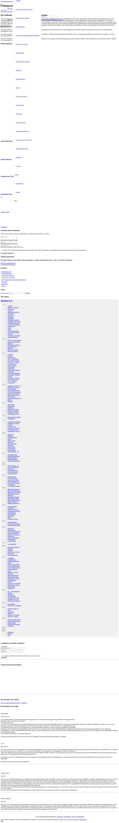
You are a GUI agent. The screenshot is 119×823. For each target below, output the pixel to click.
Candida (10, 356)
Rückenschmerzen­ (13, 555)
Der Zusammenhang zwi (14, 398)
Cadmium (10, 354)
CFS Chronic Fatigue (13, 360)
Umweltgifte (11, 604)
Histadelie (10, 442)
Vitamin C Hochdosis (14, 615)
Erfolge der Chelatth (13, 411)
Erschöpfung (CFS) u (14, 414)
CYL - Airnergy (12, 381)
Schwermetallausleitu (13, 566)
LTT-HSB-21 (11, 484)
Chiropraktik (11, 367)
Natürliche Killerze (13, 509)
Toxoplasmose (12, 596)
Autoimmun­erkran (13, 337)
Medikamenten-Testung (14, 492)
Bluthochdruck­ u (12, 346)
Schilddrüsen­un (12, 560)
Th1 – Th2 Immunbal (14, 591)
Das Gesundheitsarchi (14, 390)
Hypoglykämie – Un (13, 451)
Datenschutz (67, 816)
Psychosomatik (12, 541)
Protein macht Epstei (13, 538)
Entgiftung (11, 407)
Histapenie (11, 445)
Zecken (10, 634)
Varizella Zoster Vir (13, 608)
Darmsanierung (12, 389)
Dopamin (10, 401)
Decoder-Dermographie (14, 392)
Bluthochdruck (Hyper (14, 345)
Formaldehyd (11, 418)
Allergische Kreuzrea (13, 312)
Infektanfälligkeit (12, 458)
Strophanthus (11, 586)
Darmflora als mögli (13, 387)
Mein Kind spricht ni (13, 494)
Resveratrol (11, 553)
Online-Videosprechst (14, 523)
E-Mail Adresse (5, 648)
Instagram (4, 284)
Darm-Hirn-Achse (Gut (14, 386)
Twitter (3, 286)
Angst (9, 328)
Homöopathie (11, 448)
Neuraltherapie (12, 512)
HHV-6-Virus (11, 440)
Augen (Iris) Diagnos (13, 332)
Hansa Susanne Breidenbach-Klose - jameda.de (14, 703)
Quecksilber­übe (12, 544)
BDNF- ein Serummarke (14, 340)
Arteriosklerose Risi (13, 331)
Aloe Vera (10, 315)
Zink (9, 635)
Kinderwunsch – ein (13, 465)
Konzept (69, 260)
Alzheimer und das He (14, 323)
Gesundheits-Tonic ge (14, 431)
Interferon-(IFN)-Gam (14, 461)
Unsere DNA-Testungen (14, 605)
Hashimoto (11, 434)
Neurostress (11, 516)
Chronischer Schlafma (14, 375)
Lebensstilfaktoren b (13, 481)
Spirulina (10, 581)
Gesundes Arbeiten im (14, 428)
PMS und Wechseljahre (14, 531)
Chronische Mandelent (14, 373)
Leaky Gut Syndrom (13, 480)
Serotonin (10, 574)
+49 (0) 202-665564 (7, 275)
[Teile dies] (1, 197)
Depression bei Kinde (14, 393)
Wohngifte (10, 626)
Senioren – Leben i (13, 572)
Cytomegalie (11, 382)
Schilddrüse (11, 558)
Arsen (9, 329)
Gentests (10, 425)
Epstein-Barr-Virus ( (13, 409)
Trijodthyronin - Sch (13, 599)
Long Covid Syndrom (14, 483)
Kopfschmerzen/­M (13, 472)
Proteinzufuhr (11, 539)
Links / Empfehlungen (78, 816)
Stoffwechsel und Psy (14, 585)
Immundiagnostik (12, 455)
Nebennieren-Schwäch (14, 511)
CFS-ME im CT (12, 364)
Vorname (3, 650)
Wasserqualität (12, 623)
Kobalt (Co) (11, 469)
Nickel (9, 517)
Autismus (10, 334)
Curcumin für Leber (13, 379)
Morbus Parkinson (13, 502)
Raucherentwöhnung (13, 547)
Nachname (4, 651)
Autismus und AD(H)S (14, 335)
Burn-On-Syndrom (13, 350)
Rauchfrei (10, 549)
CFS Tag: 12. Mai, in (13, 362)
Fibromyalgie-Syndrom (14, 417)
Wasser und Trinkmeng (14, 621)
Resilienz (10, 550)
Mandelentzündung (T (14, 489)
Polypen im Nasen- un (14, 534)
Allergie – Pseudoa (13, 307)
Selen (9, 570)
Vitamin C (10, 613)
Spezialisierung (12, 580)
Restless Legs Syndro (14, 552)
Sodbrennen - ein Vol (13, 578)
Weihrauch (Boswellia (14, 624)
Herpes (10, 439)
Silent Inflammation (13, 575)
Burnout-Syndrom (13, 351)
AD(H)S (10, 306)
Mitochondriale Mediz (14, 500)
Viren (9, 610)
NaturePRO (11, 508)
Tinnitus (10, 593)
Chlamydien (11, 368)
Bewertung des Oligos (14, 342)
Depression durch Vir (13, 395)
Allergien (10, 310)
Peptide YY (11, 528)
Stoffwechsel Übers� (14, 583)
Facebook (4, 282)
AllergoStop (11, 313)
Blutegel (10, 343)
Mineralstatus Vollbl (13, 498)
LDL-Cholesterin (12, 478)
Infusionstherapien (13, 459)
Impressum (60, 816)
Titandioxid (11, 594)
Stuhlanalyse (11, 588)
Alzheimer (10, 318)
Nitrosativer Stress (13, 519)
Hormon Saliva (12, 450)
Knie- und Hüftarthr (13, 467)
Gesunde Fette (12, 426)
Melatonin (10, 495)
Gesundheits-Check (13, 429)
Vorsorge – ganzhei (13, 616)
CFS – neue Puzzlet (13, 359)
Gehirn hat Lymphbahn (14, 422)
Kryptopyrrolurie (12, 473)
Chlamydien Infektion (14, 370)
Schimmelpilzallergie (13, 561)
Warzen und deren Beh (14, 619)
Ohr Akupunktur (12, 522)
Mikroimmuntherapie (13, 497)
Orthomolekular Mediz (14, 525)
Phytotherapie (11, 530)
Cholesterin (11, 371)
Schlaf (9, 563)
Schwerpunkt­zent (12, 569)
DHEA (10, 400)
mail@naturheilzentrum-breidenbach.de (13, 280)
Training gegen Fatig (13, 597)
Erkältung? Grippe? (13, 412)
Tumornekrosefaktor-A (14, 601)
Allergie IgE (11, 309)
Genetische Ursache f (13, 423)
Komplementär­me (13, 470)
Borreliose (10, 348)
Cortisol (10, 376)
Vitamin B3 (11, 612)
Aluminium (11, 317)
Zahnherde (11, 632)
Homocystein (11, 447)
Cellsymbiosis (11, 357)
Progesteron (11, 536)
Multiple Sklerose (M (13, 503)
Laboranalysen (12, 476)
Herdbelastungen (12, 437)
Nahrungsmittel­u (12, 506)
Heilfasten (10, 436)
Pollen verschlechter (13, 533)
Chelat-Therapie (12, 365)
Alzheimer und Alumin (14, 321)
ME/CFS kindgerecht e (14, 491)
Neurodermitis (12, 514)
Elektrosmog (11, 406)
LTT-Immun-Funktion (14, 486)
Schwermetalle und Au (14, 567)
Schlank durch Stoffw (14, 564)
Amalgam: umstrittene (14, 324)
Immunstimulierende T (14, 456)
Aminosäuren (11, 326)
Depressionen (11, 397)
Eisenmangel (11, 404)
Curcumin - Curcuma (13, 378)
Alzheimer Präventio (13, 320)
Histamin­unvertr (12, 444)
